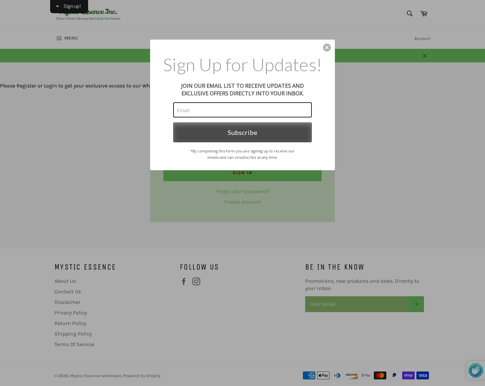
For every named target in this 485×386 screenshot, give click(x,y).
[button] (327, 47)
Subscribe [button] (242, 132)
